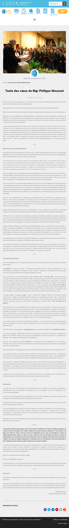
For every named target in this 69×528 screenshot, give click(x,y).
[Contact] (16, 10)
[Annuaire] (45, 10)
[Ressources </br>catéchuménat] (52, 10)
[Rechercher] (64, 4)
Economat (38, 13)
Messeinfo (24, 14)
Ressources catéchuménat (54, 14)
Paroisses (31, 13)
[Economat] (38, 10)
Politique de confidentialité (60, 519)
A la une (40, 97)
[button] (34, 19)
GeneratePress (36, 519)
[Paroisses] (31, 10)
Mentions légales (62, 523)
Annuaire (45, 13)
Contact (16, 13)
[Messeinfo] (23, 10)
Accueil (5, 82)
